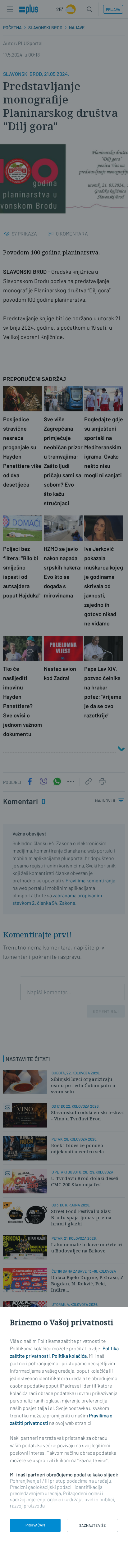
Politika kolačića (69, 1356)
